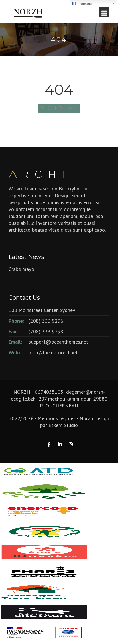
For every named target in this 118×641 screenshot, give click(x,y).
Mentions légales (57, 418)
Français (84, 3)
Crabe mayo (21, 269)
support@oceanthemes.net (58, 341)
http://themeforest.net (53, 352)
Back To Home (62, 108)
